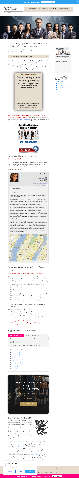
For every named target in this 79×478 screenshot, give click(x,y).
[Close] (35, 462)
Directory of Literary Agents (19, 358)
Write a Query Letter (17, 364)
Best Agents (41, 8)
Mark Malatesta (34, 454)
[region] (20, 468)
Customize (10, 471)
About (47, 11)
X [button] (77, 1)
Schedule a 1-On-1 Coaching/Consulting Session (25, 345)
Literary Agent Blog (17, 362)
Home (9, 50)
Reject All (20, 471)
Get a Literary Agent (17, 360)
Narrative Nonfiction (62, 88)
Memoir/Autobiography (63, 86)
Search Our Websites (32, 336)
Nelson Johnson (26, 441)
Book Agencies (17, 50)
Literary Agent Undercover (23, 426)
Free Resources (15, 339)
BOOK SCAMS (56, 476)
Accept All (30, 471)
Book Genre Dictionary (18, 354)
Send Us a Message (40, 339)
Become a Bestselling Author (20, 352)
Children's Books (61, 82)
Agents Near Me (62, 8)
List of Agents (50, 8)
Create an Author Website (19, 356)
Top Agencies (32, 8)
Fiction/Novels (60, 84)
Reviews (27, 339)
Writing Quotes (16, 369)
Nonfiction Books (61, 89)
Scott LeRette (22, 447)
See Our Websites (15, 336)
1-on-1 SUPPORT (48, 2)
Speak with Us (14, 342)
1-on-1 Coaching (28, 404)
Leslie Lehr (35, 443)
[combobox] (13, 12)
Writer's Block (16, 366)
